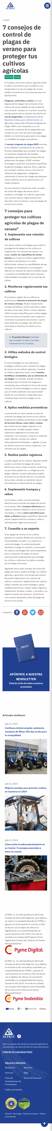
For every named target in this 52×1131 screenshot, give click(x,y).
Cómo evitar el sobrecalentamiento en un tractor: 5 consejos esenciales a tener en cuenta (25, 848)
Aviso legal (17, 1114)
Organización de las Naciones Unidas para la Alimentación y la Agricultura (24, 119)
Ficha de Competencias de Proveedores (13, 1081)
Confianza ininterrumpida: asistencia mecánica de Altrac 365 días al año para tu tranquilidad (26, 732)
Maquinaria (10, 1067)
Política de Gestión (13, 1089)
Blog (26, 1072)
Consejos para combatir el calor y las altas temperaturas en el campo (24, 340)
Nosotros (28, 1067)
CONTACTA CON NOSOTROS (17, 1052)
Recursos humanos (32, 1078)
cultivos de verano (13, 107)
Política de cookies (30, 1114)
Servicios (9, 1072)
